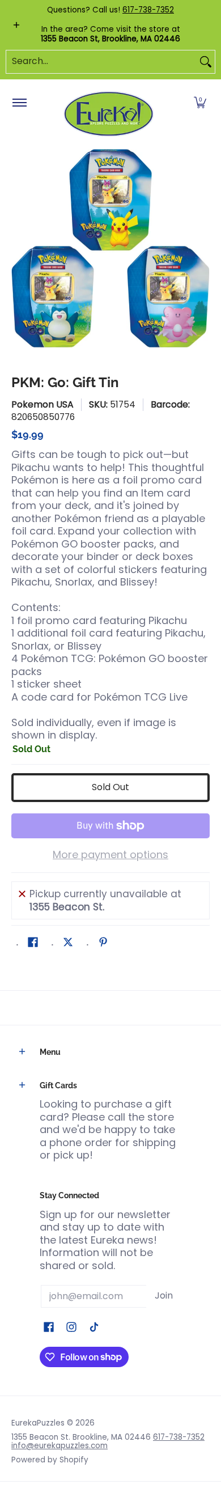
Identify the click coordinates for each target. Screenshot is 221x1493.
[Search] (206, 61)
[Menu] (19, 103)
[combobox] (101, 61)
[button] (200, 103)
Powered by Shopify (49, 1459)
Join (164, 1295)
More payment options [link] (110, 855)
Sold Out (110, 787)
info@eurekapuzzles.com (59, 1445)
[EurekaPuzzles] (108, 114)
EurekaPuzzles (38, 1423)
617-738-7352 (148, 10)
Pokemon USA (42, 404)
